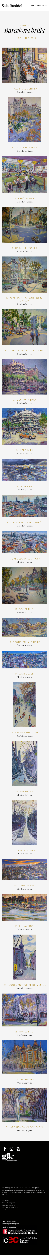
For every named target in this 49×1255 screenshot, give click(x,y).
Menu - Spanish (38, 5)
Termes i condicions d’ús (9, 1221)
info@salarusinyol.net (8, 1190)
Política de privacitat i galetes (10, 1223)
